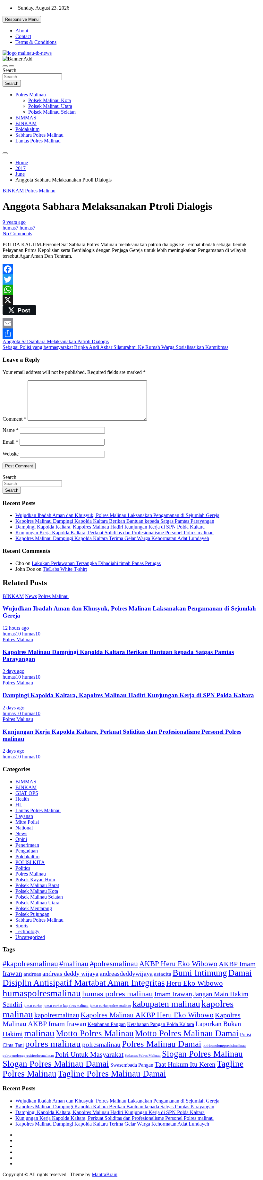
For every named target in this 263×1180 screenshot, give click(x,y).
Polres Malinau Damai (161, 1044)
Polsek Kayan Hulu (35, 879)
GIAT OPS (26, 793)
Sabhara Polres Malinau (39, 135)
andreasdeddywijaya (126, 973)
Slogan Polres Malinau (202, 1054)
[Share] (131, 333)
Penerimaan (27, 845)
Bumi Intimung (200, 973)
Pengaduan (26, 850)
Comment (14, 419)
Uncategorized (30, 937)
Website (11, 454)
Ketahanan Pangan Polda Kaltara (160, 1024)
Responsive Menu (21, 19)
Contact (23, 36)
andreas (32, 974)
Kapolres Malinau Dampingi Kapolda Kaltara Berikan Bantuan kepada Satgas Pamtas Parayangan (114, 521)
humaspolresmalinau (42, 993)
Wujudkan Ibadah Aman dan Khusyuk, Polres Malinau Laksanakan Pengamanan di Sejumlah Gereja (117, 515)
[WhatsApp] (131, 290)
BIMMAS (25, 117)
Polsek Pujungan (32, 914)
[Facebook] (131, 269)
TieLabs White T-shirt (65, 569)
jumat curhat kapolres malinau (66, 1005)
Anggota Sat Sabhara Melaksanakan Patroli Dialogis (56, 341)
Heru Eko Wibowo (194, 983)
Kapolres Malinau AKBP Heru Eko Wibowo (147, 1015)
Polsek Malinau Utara (50, 106)
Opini (21, 839)
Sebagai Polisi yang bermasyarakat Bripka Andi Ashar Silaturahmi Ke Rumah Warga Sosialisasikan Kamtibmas (115, 347)
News (31, 596)
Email (10, 442)
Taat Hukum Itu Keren (185, 1064)
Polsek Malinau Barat (37, 885)
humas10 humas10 (21, 633)
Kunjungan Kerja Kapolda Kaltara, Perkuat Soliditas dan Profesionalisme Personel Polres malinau (114, 532)
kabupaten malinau (166, 1004)
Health (22, 799)
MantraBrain (104, 1174)
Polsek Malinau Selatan (52, 112)
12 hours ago (16, 628)
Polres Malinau (30, 94)
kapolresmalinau (56, 1015)
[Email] (131, 323)
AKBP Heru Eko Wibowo (178, 963)
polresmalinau (101, 1044)
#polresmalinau (114, 963)
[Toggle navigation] (5, 66)
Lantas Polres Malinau (38, 140)
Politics (22, 868)
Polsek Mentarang (33, 908)
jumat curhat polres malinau (110, 1005)
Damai (240, 973)
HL (18, 804)
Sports (21, 925)
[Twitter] (131, 279)
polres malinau (53, 1044)
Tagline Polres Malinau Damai (112, 1074)
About (21, 30)
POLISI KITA (30, 862)
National (24, 827)
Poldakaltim (27, 129)
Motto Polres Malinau (95, 1033)
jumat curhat (33, 1005)
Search (9, 70)
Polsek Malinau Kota (49, 100)
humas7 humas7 (19, 227)
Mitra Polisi (27, 822)
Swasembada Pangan (131, 1065)
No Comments (17, 233)
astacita (162, 974)
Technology (27, 931)
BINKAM (26, 123)
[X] (131, 300)
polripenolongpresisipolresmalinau (28, 1055)
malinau (39, 1033)
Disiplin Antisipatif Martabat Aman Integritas (84, 983)
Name (11, 430)
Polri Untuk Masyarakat (89, 1054)
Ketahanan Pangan (107, 1024)
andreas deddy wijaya (70, 973)
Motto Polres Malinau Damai (187, 1033)
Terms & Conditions (35, 42)
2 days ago (13, 671)
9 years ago (14, 222)
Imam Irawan (173, 994)
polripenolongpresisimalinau (224, 1045)
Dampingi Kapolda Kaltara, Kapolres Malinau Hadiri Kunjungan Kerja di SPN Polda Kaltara (110, 526)
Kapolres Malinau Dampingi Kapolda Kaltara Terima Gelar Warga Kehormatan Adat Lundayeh (112, 538)
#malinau (74, 963)
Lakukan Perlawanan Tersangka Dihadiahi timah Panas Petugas (96, 563)
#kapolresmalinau (30, 963)
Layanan (24, 816)
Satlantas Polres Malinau (143, 1055)
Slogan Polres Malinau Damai (56, 1064)
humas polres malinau (117, 993)
